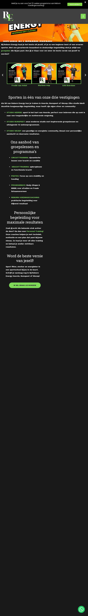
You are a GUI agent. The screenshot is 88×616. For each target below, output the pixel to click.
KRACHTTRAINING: (20, 167)
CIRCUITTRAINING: (20, 157)
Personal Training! (35, 231)
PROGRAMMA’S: (18, 185)
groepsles (5, 51)
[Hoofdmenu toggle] (83, 16)
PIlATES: (15, 176)
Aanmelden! (75, 4)
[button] (2, 75)
